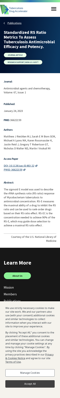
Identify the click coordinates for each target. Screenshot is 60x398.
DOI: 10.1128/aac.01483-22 (19, 165)
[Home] (14, 9)
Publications (14, 23)
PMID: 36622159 (13, 169)
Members (10, 294)
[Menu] (54, 9)
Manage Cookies (30, 372)
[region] (30, 349)
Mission (9, 287)
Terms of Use (13, 362)
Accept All (30, 383)
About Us (17, 275)
